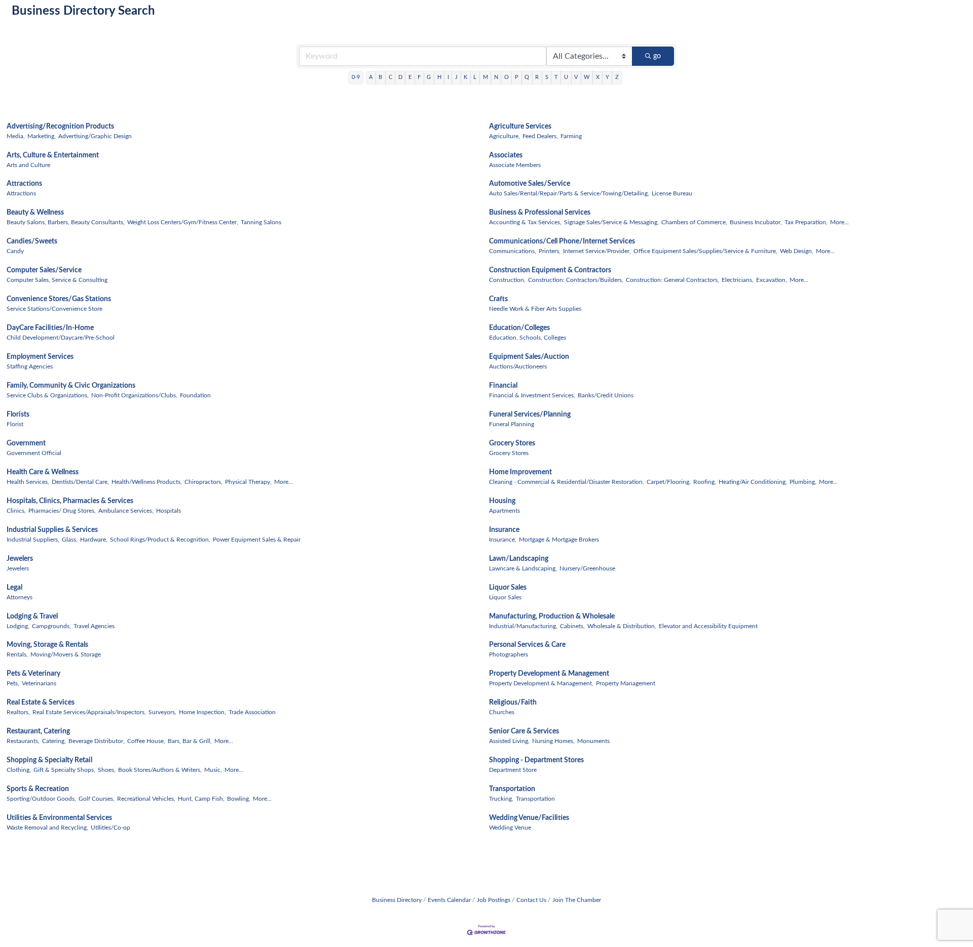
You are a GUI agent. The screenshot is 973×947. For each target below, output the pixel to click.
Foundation (195, 395)
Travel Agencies (94, 626)
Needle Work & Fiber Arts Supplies (535, 309)
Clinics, (16, 511)
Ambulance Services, (126, 511)
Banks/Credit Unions (605, 395)
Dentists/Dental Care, (80, 482)
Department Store (513, 770)
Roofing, (704, 482)
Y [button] (607, 77)
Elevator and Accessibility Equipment (708, 626)
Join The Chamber (576, 900)
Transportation (512, 789)
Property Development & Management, (541, 683)
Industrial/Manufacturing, (523, 626)
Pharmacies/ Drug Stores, (62, 511)
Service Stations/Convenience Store (54, 309)
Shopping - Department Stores (536, 760)
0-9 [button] (356, 77)
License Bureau (672, 193)
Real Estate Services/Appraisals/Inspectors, (89, 712)
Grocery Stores (512, 443)
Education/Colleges (519, 328)
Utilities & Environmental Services (59, 817)
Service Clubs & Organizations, (48, 395)
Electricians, (738, 280)
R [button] (537, 77)
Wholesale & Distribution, (621, 626)
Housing (502, 501)
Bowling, (238, 799)
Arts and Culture (28, 165)
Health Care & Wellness (43, 472)
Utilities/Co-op (110, 828)
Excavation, (771, 280)
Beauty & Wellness (35, 212)
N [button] (496, 77)
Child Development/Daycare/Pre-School (61, 338)
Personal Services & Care (527, 644)
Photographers (508, 654)
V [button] (576, 77)
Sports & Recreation (38, 789)
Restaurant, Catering (38, 731)
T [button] (556, 77)
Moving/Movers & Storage (65, 654)
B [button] (380, 77)
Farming (571, 136)
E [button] (409, 77)
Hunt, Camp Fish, (201, 799)
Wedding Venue (510, 828)
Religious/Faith (513, 702)
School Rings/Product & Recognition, (160, 540)
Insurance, (502, 540)
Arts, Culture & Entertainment (53, 155)
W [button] (586, 77)
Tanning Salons (261, 222)
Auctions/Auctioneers (518, 366)
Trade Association (252, 712)
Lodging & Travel (32, 616)
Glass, (70, 540)
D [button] (400, 77)
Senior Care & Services (524, 731)
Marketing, (41, 136)
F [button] (419, 77)
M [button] (485, 77)
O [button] (506, 77)
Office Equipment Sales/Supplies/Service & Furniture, (705, 251)
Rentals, (17, 654)
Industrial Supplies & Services (52, 529)
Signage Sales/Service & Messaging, (611, 222)
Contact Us (531, 900)
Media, (16, 136)
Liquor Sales (508, 587)
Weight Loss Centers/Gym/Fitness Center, (182, 222)
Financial (503, 385)
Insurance (504, 529)
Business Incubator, (756, 222)
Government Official (34, 453)
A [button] (370, 77)
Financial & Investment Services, (532, 395)
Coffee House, (146, 741)
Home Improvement (520, 472)
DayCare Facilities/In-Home (50, 328)
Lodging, (18, 626)
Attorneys (19, 597)
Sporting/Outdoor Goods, (41, 799)
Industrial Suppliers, (33, 540)
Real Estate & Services (40, 702)
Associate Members (515, 165)
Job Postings (493, 900)
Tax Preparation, (806, 222)
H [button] (439, 77)
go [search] (657, 56)
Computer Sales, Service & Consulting (57, 280)
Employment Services (40, 356)
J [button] (456, 77)
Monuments (593, 741)
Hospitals (168, 511)
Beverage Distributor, (96, 741)
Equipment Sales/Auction (529, 356)
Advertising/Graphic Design (95, 136)
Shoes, (107, 770)
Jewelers (20, 558)
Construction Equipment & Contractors (550, 270)
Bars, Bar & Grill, (190, 741)
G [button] (429, 77)
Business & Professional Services (539, 212)
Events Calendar (449, 900)
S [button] (546, 77)
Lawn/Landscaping (518, 558)
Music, (213, 770)
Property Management (625, 683)
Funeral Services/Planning (530, 414)
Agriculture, (504, 136)
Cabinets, (572, 626)
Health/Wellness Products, (146, 482)
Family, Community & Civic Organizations (71, 385)
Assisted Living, (509, 741)
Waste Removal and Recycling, (47, 828)
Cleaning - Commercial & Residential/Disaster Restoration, (566, 482)
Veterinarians (39, 683)
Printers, (549, 251)
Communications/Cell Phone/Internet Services (562, 241)
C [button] (390, 77)
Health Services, (28, 482)
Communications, (512, 251)
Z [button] (617, 77)
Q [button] (527, 77)
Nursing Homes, (553, 741)
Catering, (54, 741)
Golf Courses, (97, 799)
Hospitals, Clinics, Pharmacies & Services (70, 501)
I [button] (448, 77)
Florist (15, 424)
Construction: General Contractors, (672, 280)
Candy (15, 251)
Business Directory (397, 900)
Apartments (504, 511)
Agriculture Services (520, 126)
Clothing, (19, 770)
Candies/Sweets (32, 241)
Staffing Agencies (30, 366)
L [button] (474, 77)
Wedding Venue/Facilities (529, 817)
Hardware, (93, 540)
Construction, (507, 280)
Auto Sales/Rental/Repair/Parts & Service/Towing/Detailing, (569, 193)
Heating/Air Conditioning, (753, 482)
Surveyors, (162, 712)
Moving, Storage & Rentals (47, 644)
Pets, (13, 683)
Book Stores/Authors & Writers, (160, 770)
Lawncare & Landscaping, (523, 568)
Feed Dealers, (540, 136)
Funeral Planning (511, 424)
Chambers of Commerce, (694, 222)
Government (26, 443)
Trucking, (501, 799)
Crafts (498, 299)
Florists (18, 414)
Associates (505, 155)
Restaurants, (23, 741)
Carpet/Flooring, (669, 482)
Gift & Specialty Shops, (64, 770)
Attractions (24, 183)
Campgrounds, (51, 626)
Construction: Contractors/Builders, (575, 280)
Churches (501, 712)
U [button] (566, 77)
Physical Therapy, (248, 482)
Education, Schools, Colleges (527, 338)
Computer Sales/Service (44, 270)
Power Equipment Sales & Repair (257, 540)
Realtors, (18, 712)
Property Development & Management (549, 673)
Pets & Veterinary (33, 673)
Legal (14, 587)
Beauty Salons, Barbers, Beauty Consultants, (66, 222)
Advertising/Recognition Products (60, 126)
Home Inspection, (202, 712)
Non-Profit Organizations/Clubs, (134, 395)
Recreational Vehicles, (146, 799)
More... (839, 222)
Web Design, (796, 251)
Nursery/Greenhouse (587, 568)
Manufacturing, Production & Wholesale (552, 616)
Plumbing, (803, 482)
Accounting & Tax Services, (525, 222)
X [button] (598, 77)
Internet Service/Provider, (597, 251)
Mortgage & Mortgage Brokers (559, 540)
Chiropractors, (203, 482)
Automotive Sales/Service (529, 183)
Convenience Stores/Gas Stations (59, 299)
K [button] (465, 77)
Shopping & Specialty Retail (49, 760)
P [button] (516, 77)
